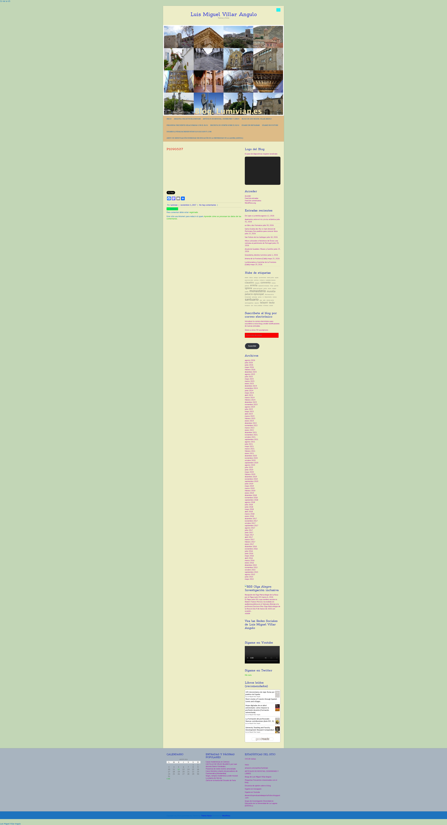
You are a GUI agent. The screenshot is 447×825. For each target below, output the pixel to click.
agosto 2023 (250, 407)
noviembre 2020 (251, 458)
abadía (246, 277)
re (263, 297)
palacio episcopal (254, 294)
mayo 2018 (249, 509)
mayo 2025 (249, 379)
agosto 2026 (250, 360)
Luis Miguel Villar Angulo (223, 14)
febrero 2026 (250, 369)
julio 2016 (249, 551)
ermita (253, 285)
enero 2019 (249, 493)
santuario (252, 299)
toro (252, 305)
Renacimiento (268, 297)
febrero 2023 (250, 418)
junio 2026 (249, 365)
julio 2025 (249, 376)
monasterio (257, 291)
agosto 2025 (250, 374)
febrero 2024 (250, 400)
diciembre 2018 (251, 495)
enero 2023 (249, 421)
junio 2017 (249, 532)
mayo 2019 (249, 486)
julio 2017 (249, 530)
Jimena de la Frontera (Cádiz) (256, 258)
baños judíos (270, 277)
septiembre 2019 (251, 481)
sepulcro (256, 303)
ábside (271, 305)
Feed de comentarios (253, 200)
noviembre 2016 (251, 549)
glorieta (276, 286)
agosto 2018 (250, 502)
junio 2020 (249, 469)
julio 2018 (249, 504)
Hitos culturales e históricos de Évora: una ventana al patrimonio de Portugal (261, 242)
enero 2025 (249, 383)
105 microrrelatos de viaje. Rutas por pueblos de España (260, 693)
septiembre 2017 (251, 525)
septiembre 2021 (251, 439)
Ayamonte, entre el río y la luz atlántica (260, 219)
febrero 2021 (250, 451)
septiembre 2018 (251, 500)
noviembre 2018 (251, 497)
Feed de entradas (251, 198)
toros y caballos (258, 305)
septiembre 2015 (251, 572)
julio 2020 (249, 467)
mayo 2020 (249, 472)
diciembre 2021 (251, 432)
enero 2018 (249, 516)
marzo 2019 (249, 488)
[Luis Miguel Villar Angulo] (223, 26)
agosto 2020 (250, 465)
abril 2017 (249, 537)
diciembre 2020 (251, 455)
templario (247, 305)
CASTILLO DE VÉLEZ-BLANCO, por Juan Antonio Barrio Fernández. (221, 765)
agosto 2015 (250, 574)
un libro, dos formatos (253, 225)
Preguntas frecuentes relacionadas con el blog (187, 125)
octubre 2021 (250, 437)
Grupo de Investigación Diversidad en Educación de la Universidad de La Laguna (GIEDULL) (205, 138)
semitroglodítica (249, 303)
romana (275, 297)
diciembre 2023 (251, 402)
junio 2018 (249, 507)
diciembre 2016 (251, 546)
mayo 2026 (249, 367)
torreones (265, 305)
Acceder (248, 196)
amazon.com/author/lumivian (187, 119)
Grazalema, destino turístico (256, 255)
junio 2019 (249, 483)
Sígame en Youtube (270, 125)
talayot (264, 302)
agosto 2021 (250, 441)
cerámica (256, 280)
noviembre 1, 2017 (188, 205)
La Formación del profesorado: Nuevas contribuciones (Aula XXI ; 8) (260, 720)
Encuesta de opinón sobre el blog (224, 125)
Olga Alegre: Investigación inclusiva (262, 588)
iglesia (248, 288)
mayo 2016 (249, 556)
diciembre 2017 (251, 518)
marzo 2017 (249, 539)
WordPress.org (250, 203)
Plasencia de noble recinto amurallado (221, 769)
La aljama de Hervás (214, 778)
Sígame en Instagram (251, 125)
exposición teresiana (263, 286)
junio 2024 (249, 390)
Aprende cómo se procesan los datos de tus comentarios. (204, 217)
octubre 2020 (250, 460)
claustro (249, 282)
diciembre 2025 (251, 372)
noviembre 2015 (251, 567)
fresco (271, 286)
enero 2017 (249, 544)
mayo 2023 (249, 411)
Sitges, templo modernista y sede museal (222, 775)
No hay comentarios (207, 205)
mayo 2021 (249, 446)
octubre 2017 (250, 523)
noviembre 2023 (251, 404)
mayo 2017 (249, 535)
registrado (193, 212)
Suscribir (252, 346)
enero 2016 (249, 563)
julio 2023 (249, 409)
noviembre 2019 (251, 479)
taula (271, 302)
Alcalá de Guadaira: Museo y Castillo (259, 249)
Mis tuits (248, 675)
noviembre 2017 (251, 521)
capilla (276, 277)
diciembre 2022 (251, 423)
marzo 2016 (249, 560)
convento (266, 282)
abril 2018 (249, 511)
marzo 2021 (249, 448)
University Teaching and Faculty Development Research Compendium (260, 728)
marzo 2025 (249, 381)
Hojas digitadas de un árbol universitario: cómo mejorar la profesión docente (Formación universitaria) (257, 709)
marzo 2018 (249, 514)
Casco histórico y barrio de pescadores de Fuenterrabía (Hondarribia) (221, 772)
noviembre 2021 (251, 435)
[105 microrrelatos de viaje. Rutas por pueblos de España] (277, 692)
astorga (256, 277)
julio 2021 (249, 444)
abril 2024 (249, 395)
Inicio (169, 119)
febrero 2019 (250, 490)
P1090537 (175, 149)
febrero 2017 (250, 542)
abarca (251, 277)
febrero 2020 (250, 474)
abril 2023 (249, 414)
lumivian (174, 205)
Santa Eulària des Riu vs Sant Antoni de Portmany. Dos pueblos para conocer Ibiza (261, 230)
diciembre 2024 (251, 386)
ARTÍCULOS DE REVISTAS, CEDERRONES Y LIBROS (221, 119)
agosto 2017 (250, 528)
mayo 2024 (249, 393)
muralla (271, 291)
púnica (259, 297)
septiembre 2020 (251, 462)
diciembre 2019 (251, 476)
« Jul (168, 778)
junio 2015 (249, 576)
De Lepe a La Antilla (253, 215)
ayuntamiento (262, 277)
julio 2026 (249, 362)
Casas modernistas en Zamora (217, 762)
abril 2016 (249, 558)
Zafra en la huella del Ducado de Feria (221, 780)
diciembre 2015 (251, 565)
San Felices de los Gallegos (255, 237)
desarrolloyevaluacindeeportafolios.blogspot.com (189, 131)
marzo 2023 (249, 416)
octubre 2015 (250, 570)
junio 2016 (249, 553)
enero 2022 (249, 430)
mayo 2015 (249, 579)
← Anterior (172, 209)
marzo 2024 (249, 397)
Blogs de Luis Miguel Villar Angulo (257, 119)
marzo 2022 (249, 428)
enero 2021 (249, 453)
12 (179, 769)
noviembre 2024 (251, 388)
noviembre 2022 (251, 425)
